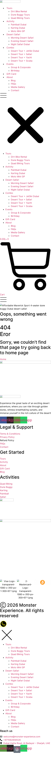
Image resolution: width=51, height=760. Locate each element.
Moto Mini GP (18, 31)
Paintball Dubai (18, 24)
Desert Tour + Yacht (21, 57)
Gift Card (11, 73)
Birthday (15, 70)
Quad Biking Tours (20, 18)
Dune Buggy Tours (20, 14)
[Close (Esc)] (17, 755)
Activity (10, 21)
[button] (25, 122)
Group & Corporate (21, 67)
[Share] (12, 755)
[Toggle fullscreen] (7, 755)
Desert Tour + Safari (21, 54)
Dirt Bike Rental (19, 11)
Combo (10, 47)
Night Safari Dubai (20, 44)
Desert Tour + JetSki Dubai (25, 50)
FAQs (13, 83)
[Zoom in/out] (2, 755)
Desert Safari (13, 34)
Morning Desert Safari (22, 37)
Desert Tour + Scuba (21, 60)
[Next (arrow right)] (7, 759)
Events (10, 64)
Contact (15, 90)
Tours (9, 8)
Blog (13, 80)
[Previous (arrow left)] (2, 759)
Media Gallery (18, 87)
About (10, 77)
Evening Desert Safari (22, 41)
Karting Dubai (18, 27)
